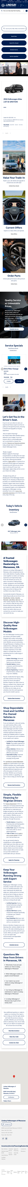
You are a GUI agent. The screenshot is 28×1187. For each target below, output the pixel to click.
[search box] (14, 28)
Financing (17, 1146)
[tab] (10, 433)
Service (11, 1146)
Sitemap (15, 1172)
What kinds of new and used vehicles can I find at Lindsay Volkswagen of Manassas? (13, 966)
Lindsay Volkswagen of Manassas (3, 1172)
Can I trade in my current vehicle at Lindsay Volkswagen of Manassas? (13, 982)
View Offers (14, 234)
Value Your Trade (13, 1036)
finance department (11, 804)
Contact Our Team (14, 1042)
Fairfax (13, 598)
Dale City (18, 600)
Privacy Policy (8, 1172)
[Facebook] (3, 1138)
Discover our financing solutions (16, 443)
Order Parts (14, 284)
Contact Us (7, 1124)
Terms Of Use (12, 1172)
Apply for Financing (14, 860)
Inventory (5, 1146)
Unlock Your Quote (14, 186)
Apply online (11, 461)
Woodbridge (6, 598)
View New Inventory (14, 1030)
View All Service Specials (13, 348)
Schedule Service (13, 350)
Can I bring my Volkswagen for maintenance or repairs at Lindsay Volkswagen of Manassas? (14, 991)
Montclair (5, 600)
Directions (23, 1151)
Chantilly (17, 598)
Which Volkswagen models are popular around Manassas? (13, 975)
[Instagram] (6, 1138)
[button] (14, 1077)
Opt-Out (26, 1172)
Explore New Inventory (14, 698)
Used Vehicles (4, 1155)
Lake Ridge (12, 600)
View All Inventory (13, 512)
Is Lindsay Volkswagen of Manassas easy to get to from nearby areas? (13, 1000)
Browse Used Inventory (14, 785)
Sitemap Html (19, 1172)
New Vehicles (4, 1149)
